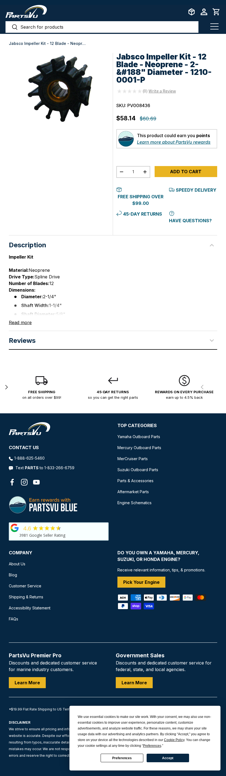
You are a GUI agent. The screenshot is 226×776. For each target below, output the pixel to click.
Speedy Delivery (196, 190)
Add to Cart (185, 171)
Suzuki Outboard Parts (137, 469)
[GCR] (15, 528)
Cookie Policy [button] (174, 740)
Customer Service (25, 586)
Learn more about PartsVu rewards (174, 142)
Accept (167, 758)
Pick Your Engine (141, 582)
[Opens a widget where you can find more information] (25, 766)
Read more (20, 322)
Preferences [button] (152, 746)
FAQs (13, 619)
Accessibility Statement (29, 608)
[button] (216, 12)
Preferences (122, 758)
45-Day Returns (142, 214)
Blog (13, 574)
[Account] (204, 12)
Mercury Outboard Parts (139, 447)
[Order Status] (191, 12)
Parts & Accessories (135, 480)
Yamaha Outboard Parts (138, 436)
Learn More (27, 682)
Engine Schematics (134, 502)
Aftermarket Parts (133, 491)
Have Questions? (190, 220)
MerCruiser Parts (132, 458)
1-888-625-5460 (29, 458)
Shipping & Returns (26, 597)
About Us (17, 563)
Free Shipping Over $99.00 (140, 200)
